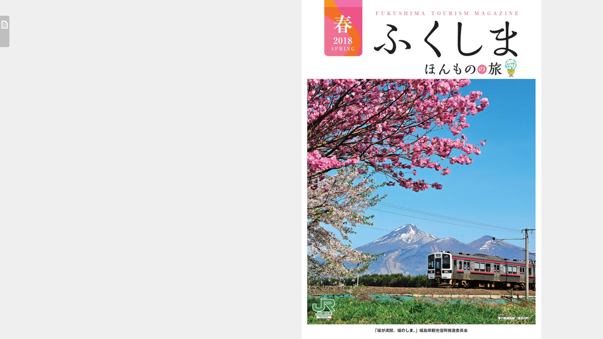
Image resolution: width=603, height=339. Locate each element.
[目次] (4, 31)
